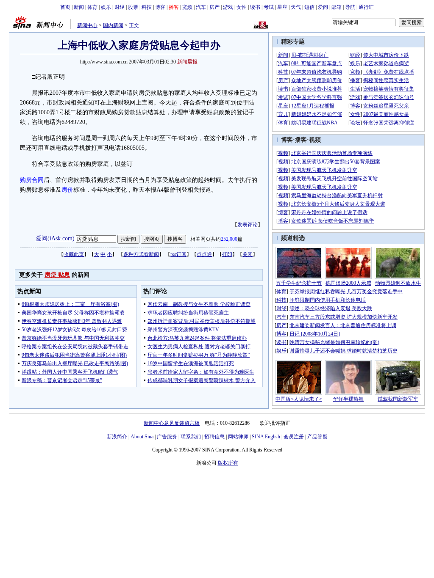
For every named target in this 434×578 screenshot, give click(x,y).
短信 (309, 7)
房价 (67, 190)
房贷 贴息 (57, 275)
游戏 (228, 7)
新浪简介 (117, 437)
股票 (133, 7)
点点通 (204, 254)
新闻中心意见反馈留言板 (172, 423)
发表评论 (247, 225)
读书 (255, 7)
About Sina (142, 437)
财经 (119, 7)
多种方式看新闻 (141, 254)
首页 (65, 7)
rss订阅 (178, 254)
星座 (282, 7)
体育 (92, 7)
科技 (147, 7)
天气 (296, 7)
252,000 (229, 239)
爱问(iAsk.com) (55, 238)
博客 (160, 7)
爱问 (323, 7)
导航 (350, 7)
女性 (241, 7)
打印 (227, 254)
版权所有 (228, 463)
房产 (214, 7)
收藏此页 (74, 254)
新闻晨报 (187, 62)
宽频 (187, 7)
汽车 (201, 7)
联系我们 (191, 437)
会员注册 (294, 437)
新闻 (79, 7)
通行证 (366, 7)
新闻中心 (87, 25)
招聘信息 (214, 437)
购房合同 (32, 180)
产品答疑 (317, 437)
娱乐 (106, 7)
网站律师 (238, 437)
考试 (269, 7)
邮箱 (336, 7)
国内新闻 (113, 25)
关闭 (247, 254)
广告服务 (167, 437)
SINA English (266, 437)
